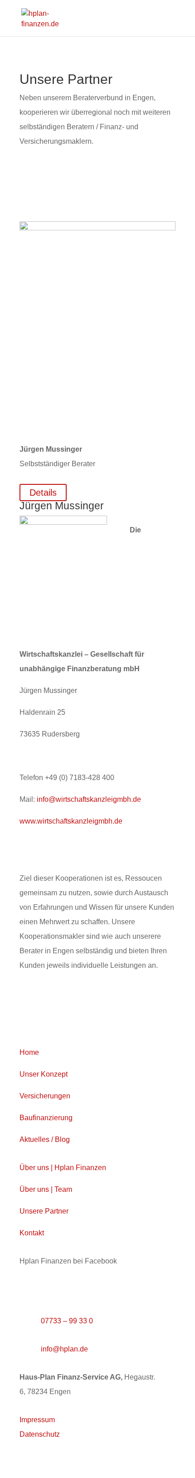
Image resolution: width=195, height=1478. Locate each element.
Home (29, 1052)
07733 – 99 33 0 (67, 1321)
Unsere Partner (44, 1211)
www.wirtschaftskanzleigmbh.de (71, 821)
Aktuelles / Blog (45, 1139)
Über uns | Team (46, 1189)
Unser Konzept (44, 1074)
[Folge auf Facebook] (27, 1289)
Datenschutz (40, 1434)
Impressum (37, 1420)
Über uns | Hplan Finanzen (63, 1167)
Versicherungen (45, 1096)
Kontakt (32, 1233)
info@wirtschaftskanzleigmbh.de (89, 799)
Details (43, 493)
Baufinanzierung (46, 1118)
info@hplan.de (64, 1349)
